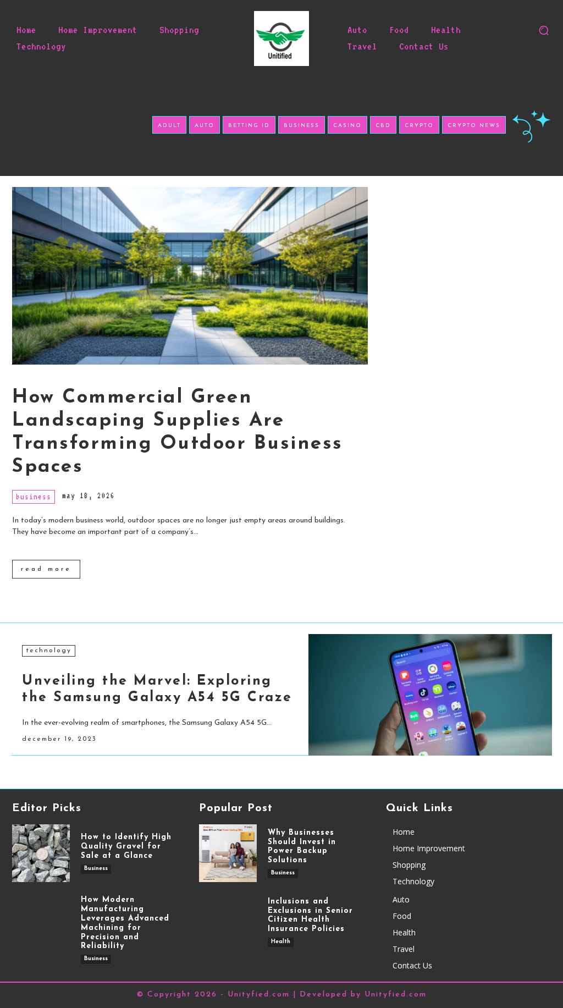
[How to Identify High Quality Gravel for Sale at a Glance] (41, 853)
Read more (46, 569)
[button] (544, 30)
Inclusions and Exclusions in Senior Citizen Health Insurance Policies (310, 915)
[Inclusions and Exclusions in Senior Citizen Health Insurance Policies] (228, 922)
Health (280, 942)
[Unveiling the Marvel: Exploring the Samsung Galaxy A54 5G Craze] (430, 695)
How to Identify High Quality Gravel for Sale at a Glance (126, 846)
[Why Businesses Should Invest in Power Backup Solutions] (228, 853)
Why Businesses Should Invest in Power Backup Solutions (302, 846)
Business (33, 496)
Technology (48, 650)
